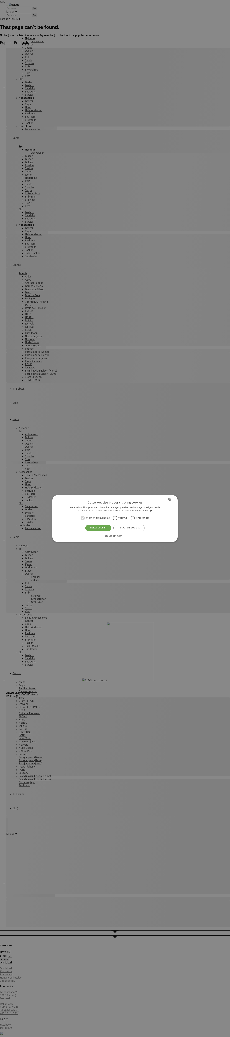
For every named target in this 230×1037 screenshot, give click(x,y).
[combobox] (169, 499)
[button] (115, 536)
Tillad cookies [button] (98, 528)
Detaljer (149, 510)
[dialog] (115, 518)
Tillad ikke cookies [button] (129, 528)
